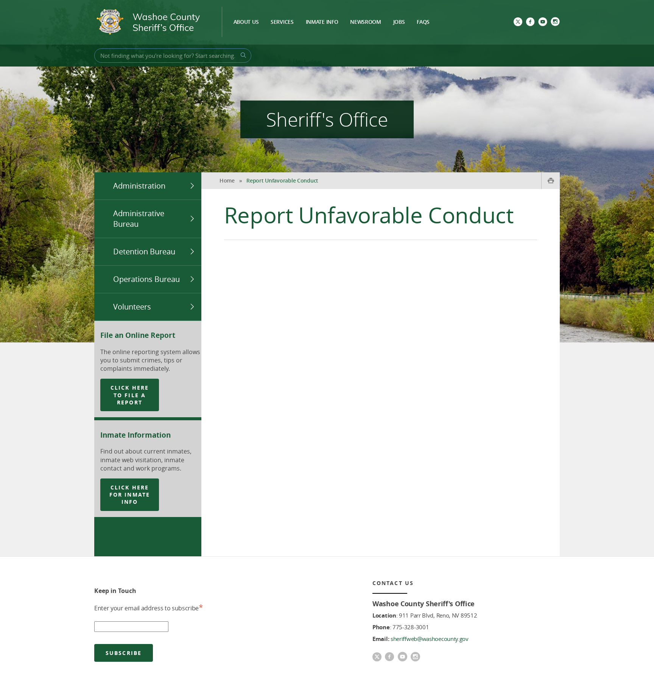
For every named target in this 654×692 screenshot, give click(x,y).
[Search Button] (242, 55)
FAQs (423, 22)
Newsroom (365, 22)
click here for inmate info (129, 495)
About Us (246, 22)
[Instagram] (555, 22)
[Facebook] (530, 22)
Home (227, 180)
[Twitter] (518, 22)
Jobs (399, 22)
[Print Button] (550, 180)
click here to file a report (130, 395)
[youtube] (542, 22)
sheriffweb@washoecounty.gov (430, 638)
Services (282, 22)
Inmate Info (322, 22)
